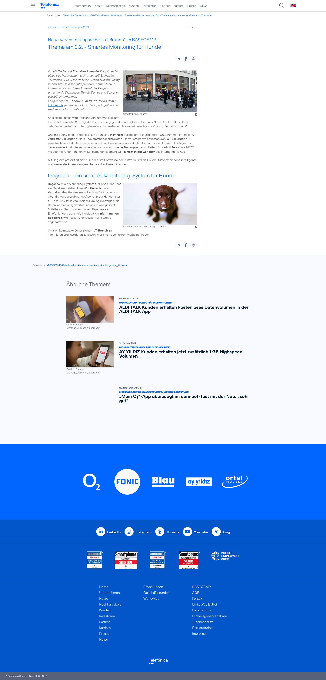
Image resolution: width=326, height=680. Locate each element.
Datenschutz (201, 610)
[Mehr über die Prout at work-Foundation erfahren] (225, 560)
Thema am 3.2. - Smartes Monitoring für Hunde (186, 15)
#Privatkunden (69, 265)
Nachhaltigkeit (115, 6)
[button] (178, 59)
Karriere (179, 6)
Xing (226, 532)
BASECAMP (201, 587)
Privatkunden (153, 587)
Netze (98, 6)
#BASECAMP (53, 265)
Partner (165, 6)
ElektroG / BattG (204, 604)
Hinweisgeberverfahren (209, 616)
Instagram (143, 532)
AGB (195, 592)
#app (96, 265)
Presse (191, 6)
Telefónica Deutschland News (106, 15)
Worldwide (151, 598)
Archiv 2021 (153, 15)
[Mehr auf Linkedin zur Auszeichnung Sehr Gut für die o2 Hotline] (158, 560)
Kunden (134, 6)
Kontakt (197, 598)
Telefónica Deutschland (75, 15)
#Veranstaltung (85, 265)
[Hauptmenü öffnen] (32, 5)
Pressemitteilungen (135, 15)
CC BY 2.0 (162, 226)
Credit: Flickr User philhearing (139, 226)
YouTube (201, 532)
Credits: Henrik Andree (135, 113)
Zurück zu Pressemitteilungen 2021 (68, 27)
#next (125, 265)
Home (103, 587)
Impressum (200, 633)
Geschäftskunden (156, 592)
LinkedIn (114, 532)
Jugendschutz (202, 622)
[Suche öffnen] (282, 5)
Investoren (150, 6)
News (203, 6)
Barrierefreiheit (203, 628)
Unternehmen (81, 6)
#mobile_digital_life (111, 265)
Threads (172, 532)
